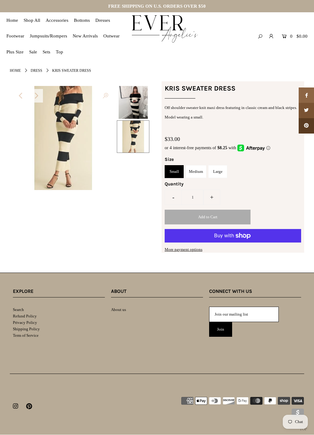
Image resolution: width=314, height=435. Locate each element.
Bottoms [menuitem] (82, 20)
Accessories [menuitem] (57, 20)
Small (174, 171)
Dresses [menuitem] (102, 20)
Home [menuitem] (12, 20)
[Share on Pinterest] (306, 126)
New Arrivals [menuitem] (85, 35)
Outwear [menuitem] (111, 35)
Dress (36, 70)
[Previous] (21, 96)
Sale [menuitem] (33, 51)
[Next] (36, 96)
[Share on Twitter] (306, 110)
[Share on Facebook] (306, 95)
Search (18, 309)
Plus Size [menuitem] (15, 51)
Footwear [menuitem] (15, 35)
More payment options (183, 249)
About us (118, 309)
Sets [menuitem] (46, 51)
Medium (196, 171)
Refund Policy (25, 316)
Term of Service (26, 335)
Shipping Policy (26, 329)
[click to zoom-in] (105, 96)
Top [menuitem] (59, 51)
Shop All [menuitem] (32, 20)
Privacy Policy (25, 322)
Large (218, 171)
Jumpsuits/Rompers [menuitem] (48, 35)
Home (15, 70)
